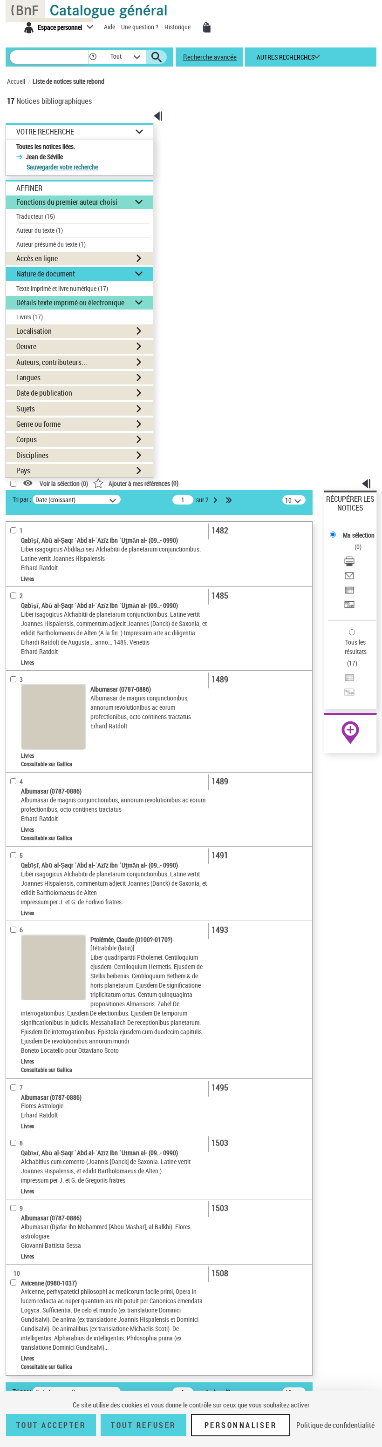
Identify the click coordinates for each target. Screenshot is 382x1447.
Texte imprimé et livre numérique (62, 288)
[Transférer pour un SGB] (349, 606)
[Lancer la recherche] (156, 57)
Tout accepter (51, 1425)
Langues (28, 377)
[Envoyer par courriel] (349, 577)
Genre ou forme (38, 424)
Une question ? (140, 26)
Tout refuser (143, 1425)
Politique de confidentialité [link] (335, 1425)
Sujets (25, 409)
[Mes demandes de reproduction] (206, 27)
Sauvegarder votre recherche (62, 166)
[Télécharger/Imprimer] (349, 562)
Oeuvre (26, 346)
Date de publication (44, 393)
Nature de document (45, 274)
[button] (93, 57)
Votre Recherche (45, 132)
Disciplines (32, 455)
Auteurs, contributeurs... (51, 362)
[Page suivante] (216, 500)
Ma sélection (359, 535)
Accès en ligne (37, 258)
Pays (23, 470)
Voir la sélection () (64, 483)
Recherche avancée (210, 56)
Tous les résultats (356, 647)
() (143, 482)
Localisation (34, 331)
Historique (178, 26)
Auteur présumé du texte (51, 244)
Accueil (16, 81)
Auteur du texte (39, 230)
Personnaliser (241, 1425)
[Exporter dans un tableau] (349, 591)
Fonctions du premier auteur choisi (66, 202)
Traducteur (35, 216)
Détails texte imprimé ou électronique (70, 302)
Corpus (26, 439)
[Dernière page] (229, 500)
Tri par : (22, 499)
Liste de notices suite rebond (68, 81)
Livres (29, 316)
